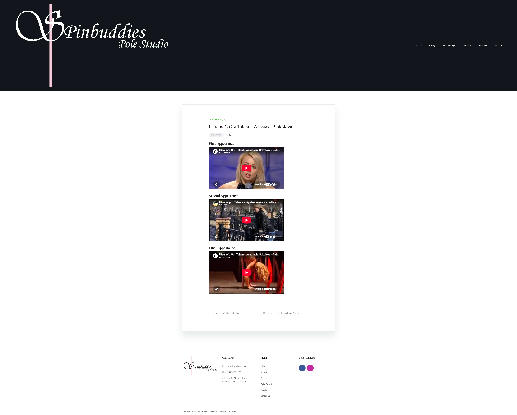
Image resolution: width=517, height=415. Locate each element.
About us (418, 45)
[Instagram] (310, 368)
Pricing (432, 45)
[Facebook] (302, 368)
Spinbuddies (216, 135)
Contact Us (499, 45)
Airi (224, 412)
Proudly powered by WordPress (199, 412)
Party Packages (449, 45)
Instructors (467, 45)
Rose (230, 135)
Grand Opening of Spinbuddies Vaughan (226, 313)
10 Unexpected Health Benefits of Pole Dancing (283, 313)
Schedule (483, 45)
